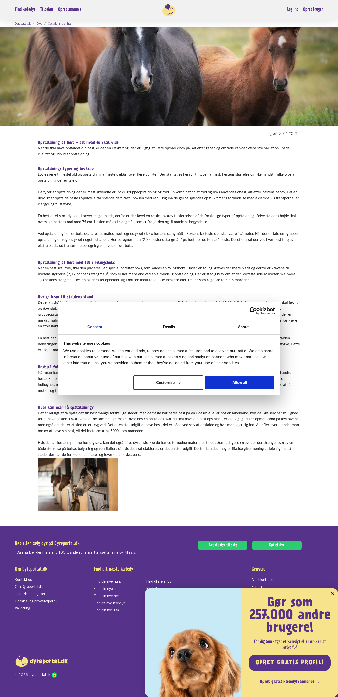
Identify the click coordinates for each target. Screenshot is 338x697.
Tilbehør (46, 10)
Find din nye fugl (159, 581)
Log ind (292, 10)
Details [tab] (169, 327)
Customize (165, 382)
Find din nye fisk (106, 609)
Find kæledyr (25, 10)
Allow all (239, 382)
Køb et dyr (277, 545)
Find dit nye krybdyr (109, 602)
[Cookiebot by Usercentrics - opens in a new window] (253, 311)
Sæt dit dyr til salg (223, 545)
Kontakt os (23, 579)
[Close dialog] (333, 594)
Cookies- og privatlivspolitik (36, 600)
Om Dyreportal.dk (29, 586)
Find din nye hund (108, 581)
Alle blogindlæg (264, 579)
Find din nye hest (107, 595)
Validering (22, 607)
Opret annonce (69, 10)
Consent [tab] (94, 327)
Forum (257, 586)
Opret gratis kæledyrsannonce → (290, 682)
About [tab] (243, 327)
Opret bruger (313, 10)
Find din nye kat (106, 588)
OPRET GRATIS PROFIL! (289, 663)
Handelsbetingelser (30, 593)
